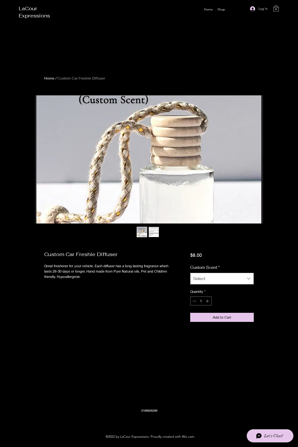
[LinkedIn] (156, 421)
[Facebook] (142, 421)
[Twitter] (149, 421)
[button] (276, 8)
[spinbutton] (201, 301)
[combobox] (222, 278)
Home (49, 78)
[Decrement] (194, 301)
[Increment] (208, 301)
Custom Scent (205, 267)
